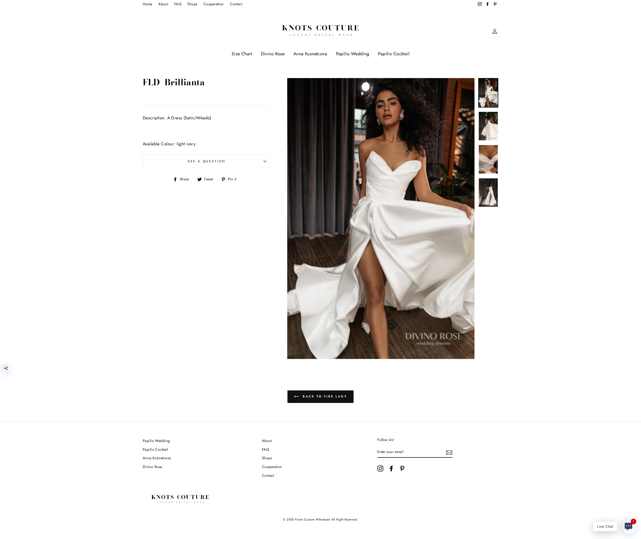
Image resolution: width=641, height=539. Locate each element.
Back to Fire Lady (324, 396)
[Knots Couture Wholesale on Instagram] (380, 468)
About (163, 4)
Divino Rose (273, 54)
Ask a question (207, 161)
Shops (192, 4)
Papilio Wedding (352, 54)
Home (147, 4)
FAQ (177, 4)
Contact (236, 4)
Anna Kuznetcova (310, 54)
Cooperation (214, 4)
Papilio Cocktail (393, 54)
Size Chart (242, 54)
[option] (381, 218)
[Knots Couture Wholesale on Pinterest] (402, 468)
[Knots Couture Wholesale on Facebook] (391, 468)
